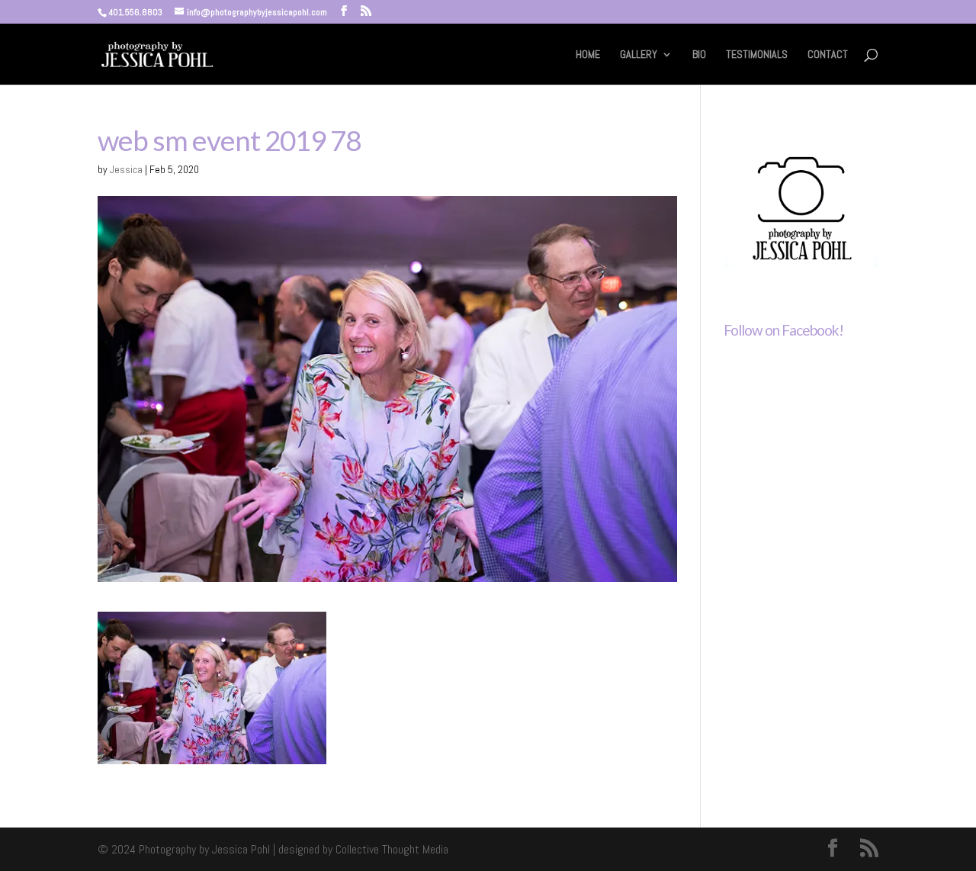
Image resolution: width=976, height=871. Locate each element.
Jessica (126, 169)
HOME (588, 55)
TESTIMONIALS (757, 55)
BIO (699, 55)
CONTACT (827, 55)
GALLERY (638, 55)
